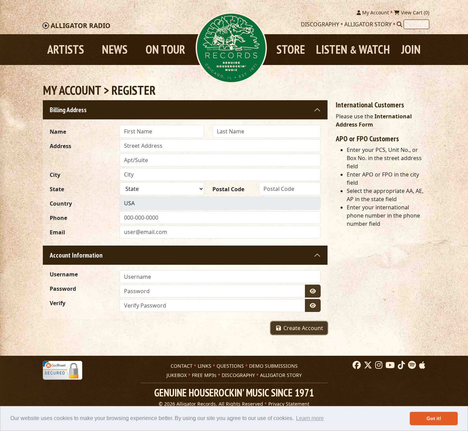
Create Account (302, 328)
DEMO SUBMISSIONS (273, 366)
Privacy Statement (288, 404)
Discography (320, 24)
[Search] (399, 24)
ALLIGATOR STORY (281, 375)
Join (411, 49)
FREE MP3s (204, 375)
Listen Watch (353, 49)
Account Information (76, 255)
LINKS (204, 366)
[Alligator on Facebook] (356, 365)
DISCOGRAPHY (238, 375)
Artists (65, 49)
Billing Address (68, 109)
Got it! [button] (434, 418)
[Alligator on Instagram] (377, 365)
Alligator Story (368, 24)
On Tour (165, 49)
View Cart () (414, 12)
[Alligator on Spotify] (411, 365)
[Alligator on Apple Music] (421, 365)
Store (290, 49)
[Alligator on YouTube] (389, 365)
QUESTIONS (230, 366)
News (114, 49)
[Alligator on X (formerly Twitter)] (367, 365)
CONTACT (182, 366)
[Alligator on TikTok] (400, 365)
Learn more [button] (310, 418)
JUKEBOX (177, 375)
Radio (80, 25)
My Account (375, 12)
